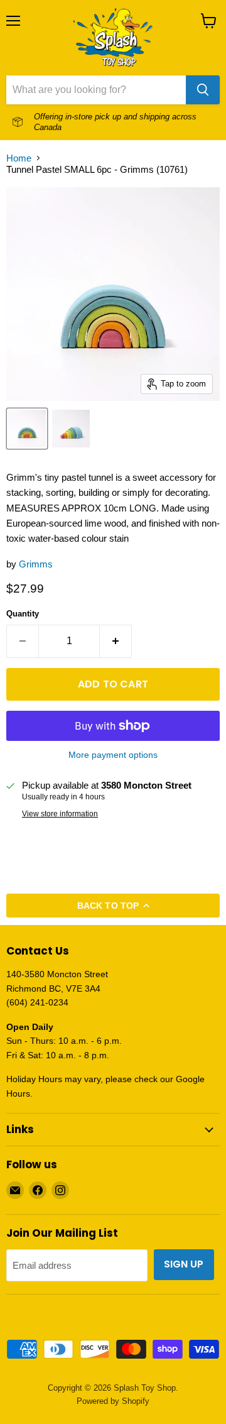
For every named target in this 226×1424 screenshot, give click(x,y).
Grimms (36, 564)
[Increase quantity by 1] (116, 641)
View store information (60, 813)
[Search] (203, 89)
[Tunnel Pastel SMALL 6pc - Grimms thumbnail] (27, 428)
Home (18, 158)
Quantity (22, 613)
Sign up (184, 1264)
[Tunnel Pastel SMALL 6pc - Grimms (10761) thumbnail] (71, 428)
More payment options (113, 755)
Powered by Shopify (113, 1401)
